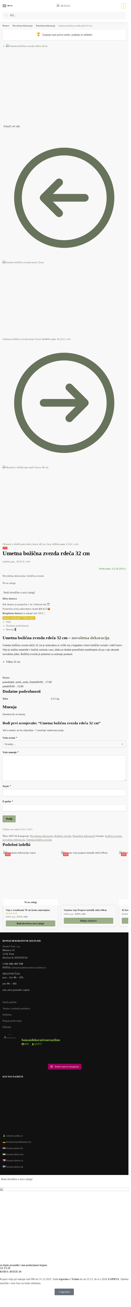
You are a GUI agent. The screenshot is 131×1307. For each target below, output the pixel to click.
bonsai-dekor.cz (14, 1160)
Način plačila (10, 1002)
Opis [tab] (8, 621)
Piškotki (7, 1027)
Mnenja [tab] (11, 629)
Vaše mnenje (11, 752)
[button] (123, 6)
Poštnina (7, 1014)
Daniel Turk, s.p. (11, 946)
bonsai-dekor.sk (14, 1166)
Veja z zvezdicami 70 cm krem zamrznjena (28, 910)
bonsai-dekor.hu (15, 1154)
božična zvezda (113, 836)
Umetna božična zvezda (39, 839)
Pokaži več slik (12, 126)
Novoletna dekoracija (23, 26)
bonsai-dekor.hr (14, 1148)
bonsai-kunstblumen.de (18, 1142)
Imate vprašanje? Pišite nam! (19, 617)
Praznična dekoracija (45, 26)
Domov (6, 26)
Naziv (7, 786)
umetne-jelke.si (14, 1135)
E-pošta (8, 801)
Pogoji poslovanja (12, 1020)
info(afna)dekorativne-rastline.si (29, 967)
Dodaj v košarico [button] (88, 920)
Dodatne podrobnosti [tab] (17, 625)
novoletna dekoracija (91, 637)
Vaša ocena (10, 737)
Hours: (6, 677)
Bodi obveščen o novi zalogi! (19, 592)
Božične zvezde (62, 836)
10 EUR (5, 1268)
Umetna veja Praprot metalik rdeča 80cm (85, 910)
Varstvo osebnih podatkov (16, 1008)
